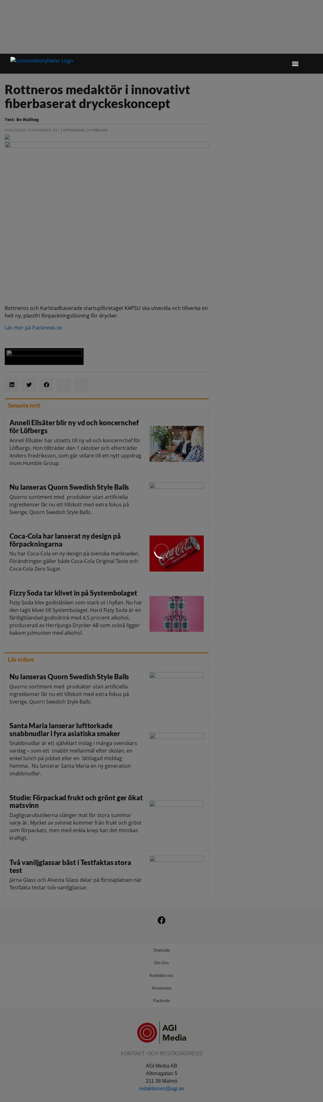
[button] (295, 63)
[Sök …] (307, 63)
